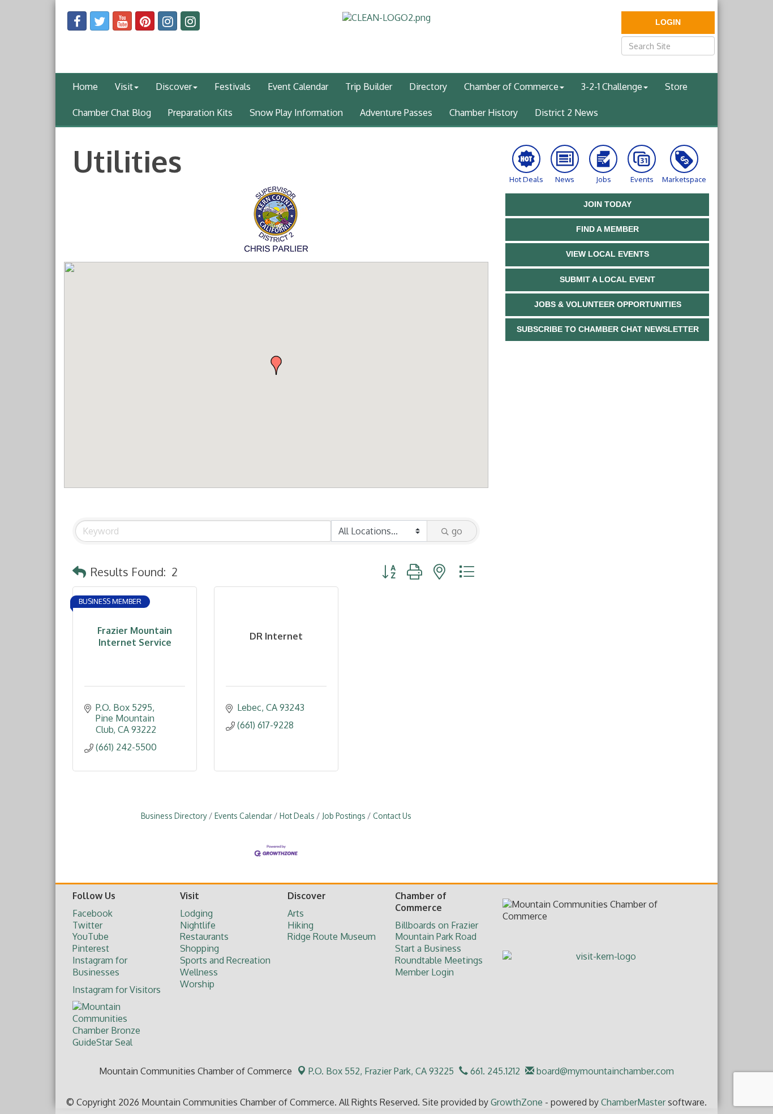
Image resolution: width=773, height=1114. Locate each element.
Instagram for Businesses (99, 966)
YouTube (90, 936)
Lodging (196, 913)
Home (85, 86)
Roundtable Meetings (439, 960)
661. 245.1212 (494, 1071)
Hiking (300, 925)
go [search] (457, 531)
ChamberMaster (633, 1102)
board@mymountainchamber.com (604, 1071)
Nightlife (198, 925)
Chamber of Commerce (511, 86)
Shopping (199, 948)
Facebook (92, 913)
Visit (124, 86)
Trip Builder (368, 86)
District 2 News (566, 112)
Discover (174, 86)
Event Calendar (298, 86)
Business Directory (174, 816)
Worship (197, 984)
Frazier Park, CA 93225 (381, 1071)
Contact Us (392, 816)
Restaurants (204, 936)
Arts (295, 913)
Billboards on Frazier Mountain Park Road (436, 931)
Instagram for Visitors (116, 989)
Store (676, 86)
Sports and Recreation (225, 960)
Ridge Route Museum (331, 936)
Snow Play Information (296, 112)
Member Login (424, 972)
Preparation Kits (200, 112)
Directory (428, 86)
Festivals (232, 86)
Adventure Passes (396, 112)
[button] (276, 365)
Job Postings (344, 816)
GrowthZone (517, 1102)
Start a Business (428, 948)
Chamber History (483, 112)
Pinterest (90, 948)
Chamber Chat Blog (111, 112)
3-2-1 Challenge (611, 86)
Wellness (199, 972)
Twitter (87, 925)
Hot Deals (297, 816)
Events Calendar (243, 816)
